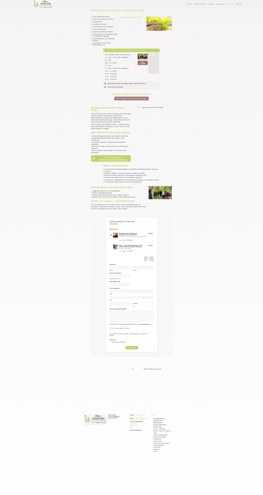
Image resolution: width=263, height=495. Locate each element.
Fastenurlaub (230, 4)
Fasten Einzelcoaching (160, 435)
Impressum (133, 423)
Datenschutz (134, 425)
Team (155, 451)
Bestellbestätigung (159, 418)
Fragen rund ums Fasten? (161, 443)
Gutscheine (239, 4)
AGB (131, 426)
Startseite (189, 4)
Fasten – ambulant (159, 429)
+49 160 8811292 (139, 415)
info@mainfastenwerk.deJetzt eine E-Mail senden (139, 418)
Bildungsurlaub (220, 4)
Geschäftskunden (159, 445)
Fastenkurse (210, 4)
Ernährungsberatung (160, 424)
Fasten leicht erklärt (199, 4)
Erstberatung (157, 427)
